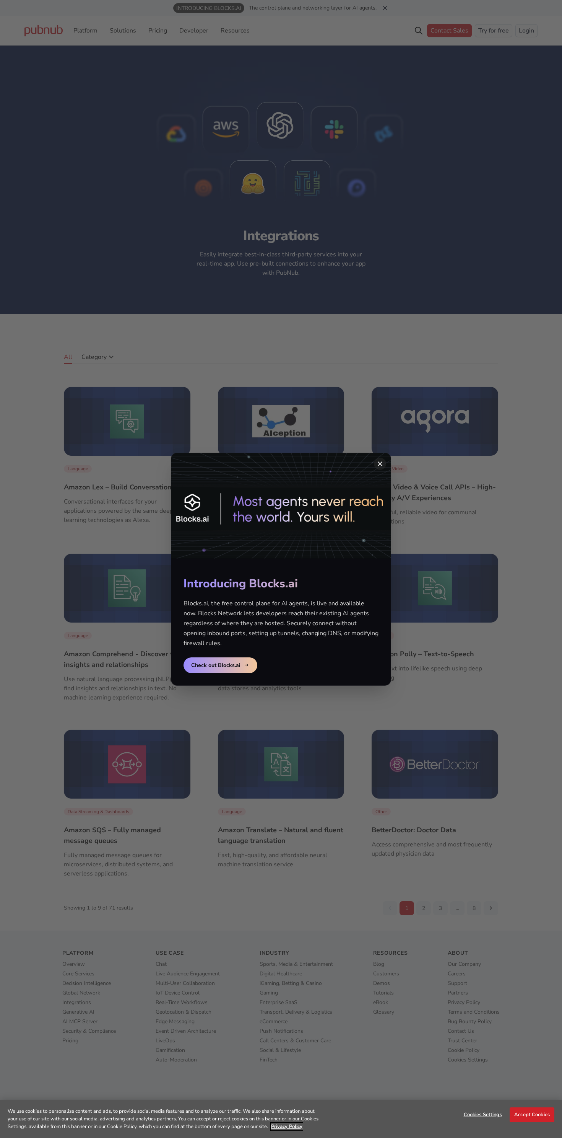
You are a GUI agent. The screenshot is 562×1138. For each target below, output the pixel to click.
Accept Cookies (532, 1114)
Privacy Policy (286, 1126)
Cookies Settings (483, 1114)
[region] (281, 1119)
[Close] (380, 464)
